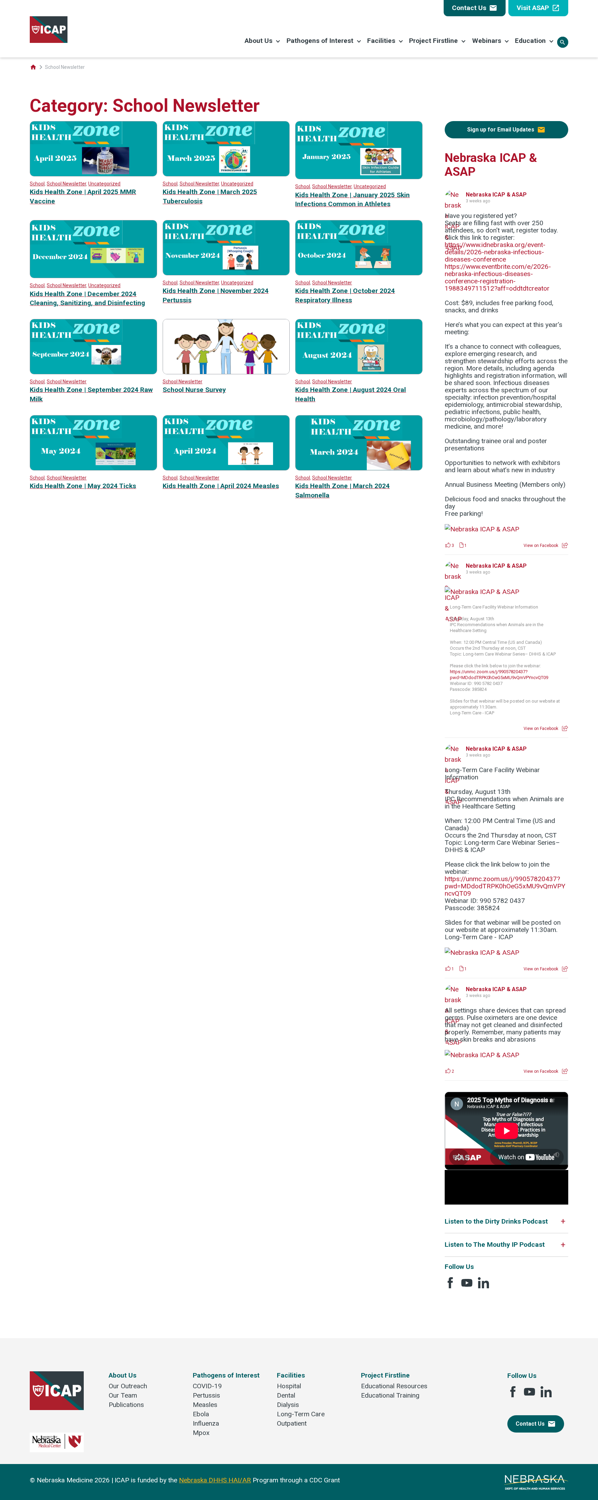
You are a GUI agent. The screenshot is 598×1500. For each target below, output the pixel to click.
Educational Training (390, 1395)
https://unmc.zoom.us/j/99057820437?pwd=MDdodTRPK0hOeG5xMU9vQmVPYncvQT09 (505, 886)
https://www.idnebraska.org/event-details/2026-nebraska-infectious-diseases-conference (495, 252)
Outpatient (292, 1423)
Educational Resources (394, 1386)
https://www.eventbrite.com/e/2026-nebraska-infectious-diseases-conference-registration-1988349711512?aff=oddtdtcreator (498, 277)
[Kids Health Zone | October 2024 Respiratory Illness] (358, 273)
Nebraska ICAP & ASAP (496, 194)
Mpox (201, 1433)
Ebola (201, 1414)
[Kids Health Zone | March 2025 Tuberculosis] (226, 174)
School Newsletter (66, 183)
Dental (286, 1395)
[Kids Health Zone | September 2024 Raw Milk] (93, 372)
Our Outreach (128, 1386)
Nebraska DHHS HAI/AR (215, 1480)
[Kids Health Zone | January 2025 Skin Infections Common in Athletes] (358, 177)
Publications (126, 1405)
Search (562, 42)
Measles (205, 1405)
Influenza (206, 1423)
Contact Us (474, 8)
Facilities (381, 41)
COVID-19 (207, 1386)
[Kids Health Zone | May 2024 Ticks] (93, 468)
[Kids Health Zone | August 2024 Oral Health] (358, 372)
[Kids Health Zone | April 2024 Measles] (226, 468)
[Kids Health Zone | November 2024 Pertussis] (226, 273)
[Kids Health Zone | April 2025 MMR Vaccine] (93, 174)
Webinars (486, 41)
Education (530, 41)
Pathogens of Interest (320, 41)
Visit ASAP (538, 8)
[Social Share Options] (565, 545)
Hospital (289, 1386)
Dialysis (288, 1405)
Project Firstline (433, 41)
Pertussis (206, 1395)
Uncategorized (104, 183)
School (37, 183)
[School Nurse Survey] (226, 372)
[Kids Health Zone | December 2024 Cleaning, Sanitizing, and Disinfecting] (93, 276)
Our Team (123, 1395)
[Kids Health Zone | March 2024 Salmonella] (358, 468)
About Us (258, 41)
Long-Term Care (301, 1414)
